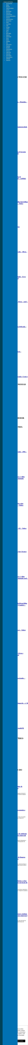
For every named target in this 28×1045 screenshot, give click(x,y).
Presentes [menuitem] (8, 46)
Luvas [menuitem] (7, 30)
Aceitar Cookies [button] (19, 1040)
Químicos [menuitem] (8, 50)
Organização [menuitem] (8, 36)
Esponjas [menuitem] (8, 17)
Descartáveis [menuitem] (8, 11)
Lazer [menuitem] (7, 25)
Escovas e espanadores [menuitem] (10, 16)
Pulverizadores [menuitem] (9, 49)
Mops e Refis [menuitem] (8, 33)
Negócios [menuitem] (8, 35)
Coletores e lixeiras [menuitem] (9, 8)
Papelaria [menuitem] (8, 41)
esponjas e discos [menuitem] (9, 19)
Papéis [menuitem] (7, 39)
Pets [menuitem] (7, 43)
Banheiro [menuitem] (8, 6)
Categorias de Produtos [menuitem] (8, 1)
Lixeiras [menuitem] (7, 28)
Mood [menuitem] (7, 31)
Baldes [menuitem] (7, 5)
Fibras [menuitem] (7, 22)
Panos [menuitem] (7, 38)
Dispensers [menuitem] (8, 13)
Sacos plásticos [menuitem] (9, 57)
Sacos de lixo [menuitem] (8, 55)
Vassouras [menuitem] (8, 60)
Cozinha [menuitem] (7, 9)
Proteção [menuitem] (8, 47)
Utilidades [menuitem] (8, 58)
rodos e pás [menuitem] (8, 52)
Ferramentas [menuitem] (8, 20)
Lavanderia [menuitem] (8, 24)
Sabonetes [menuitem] (8, 54)
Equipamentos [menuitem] (9, 14)
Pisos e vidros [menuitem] (8, 44)
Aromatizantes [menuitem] (9, 3)
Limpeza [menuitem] (8, 27)
